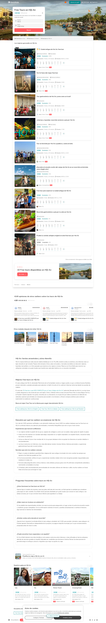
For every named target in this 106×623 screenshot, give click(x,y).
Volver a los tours (54, 615)
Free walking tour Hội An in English (27, 409)
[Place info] (42, 13)
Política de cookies (63, 613)
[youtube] (97, 620)
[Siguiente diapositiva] (91, 303)
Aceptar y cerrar (67, 617)
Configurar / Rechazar (38, 617)
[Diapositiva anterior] (88, 303)
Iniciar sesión (86, 2)
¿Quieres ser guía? (74, 2)
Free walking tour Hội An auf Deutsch (72, 409)
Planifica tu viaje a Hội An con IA (33, 556)
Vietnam (23, 284)
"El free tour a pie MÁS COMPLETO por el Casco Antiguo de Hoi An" (43, 390)
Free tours (16, 284)
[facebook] (90, 620)
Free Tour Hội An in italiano (50, 409)
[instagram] (92, 620)
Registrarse (94, 2)
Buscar (29, 30)
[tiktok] (95, 620)
